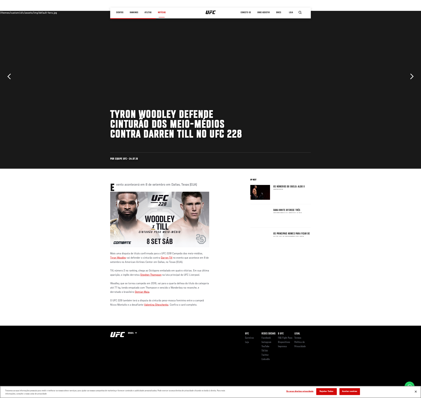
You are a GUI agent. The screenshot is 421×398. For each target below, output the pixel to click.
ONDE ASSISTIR (263, 12)
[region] (210, 392)
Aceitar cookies (349, 391)
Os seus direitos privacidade (300, 391)
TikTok (264, 350)
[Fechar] (415, 391)
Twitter (265, 355)
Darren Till (166, 257)
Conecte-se (246, 12)
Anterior (10, 76)
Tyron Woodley (118, 257)
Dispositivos (284, 342)
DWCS (278, 12)
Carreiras (249, 338)
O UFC (281, 333)
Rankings (134, 12)
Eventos (119, 12)
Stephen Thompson (150, 275)
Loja (247, 342)
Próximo (411, 76)
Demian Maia (142, 292)
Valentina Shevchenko (156, 304)
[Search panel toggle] (300, 12)
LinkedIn (265, 359)
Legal (297, 333)
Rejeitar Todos (327, 391)
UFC (247, 333)
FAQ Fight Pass (285, 338)
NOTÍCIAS (162, 12)
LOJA (291, 12)
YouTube (265, 346)
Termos (297, 338)
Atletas (148, 12)
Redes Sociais (268, 333)
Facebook (266, 338)
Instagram (266, 342)
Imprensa (282, 346)
